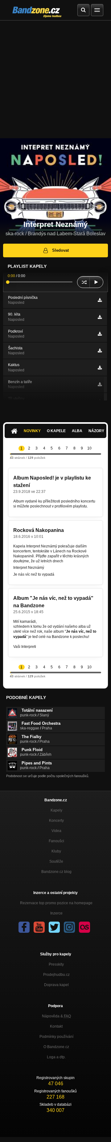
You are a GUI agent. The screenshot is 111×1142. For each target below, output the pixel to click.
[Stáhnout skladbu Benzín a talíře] (99, 384)
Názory (96, 431)
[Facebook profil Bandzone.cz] (24, 927)
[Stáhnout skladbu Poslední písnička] (99, 300)
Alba (77, 431)
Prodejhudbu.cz (56, 974)
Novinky (32, 431)
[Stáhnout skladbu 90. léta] (99, 317)
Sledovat (60, 250)
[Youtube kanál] (39, 927)
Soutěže (56, 861)
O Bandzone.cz (56, 1047)
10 (89, 448)
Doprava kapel (56, 985)
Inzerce (56, 913)
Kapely (56, 810)
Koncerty (56, 820)
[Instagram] (69, 927)
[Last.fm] (84, 927)
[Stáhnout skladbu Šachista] (99, 350)
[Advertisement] (55, 79)
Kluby (56, 851)
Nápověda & (56, 1016)
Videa (56, 831)
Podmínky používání (56, 1036)
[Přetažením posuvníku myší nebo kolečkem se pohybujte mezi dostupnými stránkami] (10, 453)
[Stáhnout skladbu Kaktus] (99, 367)
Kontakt (56, 1026)
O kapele (56, 431)
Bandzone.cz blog (56, 872)
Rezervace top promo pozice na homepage (56, 903)
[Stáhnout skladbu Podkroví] (99, 334)
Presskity (56, 964)
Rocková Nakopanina (38, 530)
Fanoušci (56, 841)
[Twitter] (54, 927)
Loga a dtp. (56, 1057)
